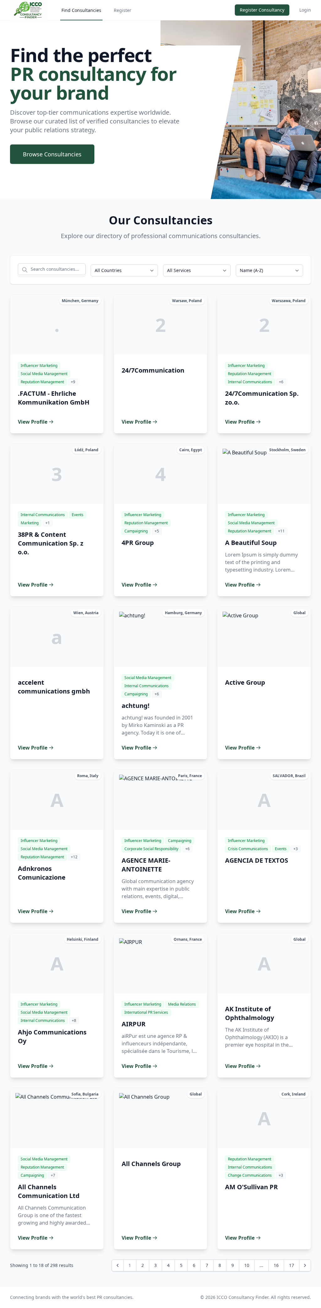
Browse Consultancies (52, 154)
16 (276, 1265)
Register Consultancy (262, 10)
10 (246, 1265)
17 (291, 1265)
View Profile (32, 421)
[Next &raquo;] (305, 1265)
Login (305, 10)
